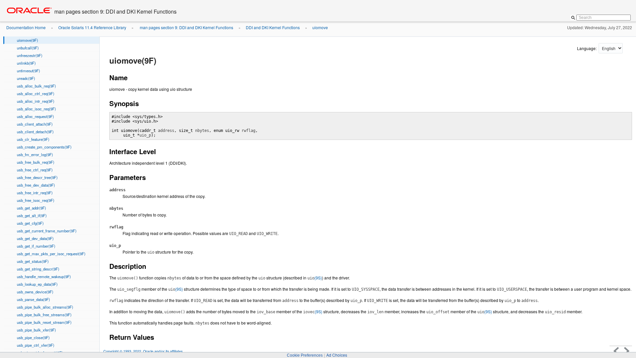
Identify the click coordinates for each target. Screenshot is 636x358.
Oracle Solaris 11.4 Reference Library (92, 27)
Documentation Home (26, 27)
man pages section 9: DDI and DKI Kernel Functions (186, 27)
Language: (587, 48)
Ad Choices (336, 355)
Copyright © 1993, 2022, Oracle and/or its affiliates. (144, 351)
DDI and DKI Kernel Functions (273, 27)
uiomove (320, 27)
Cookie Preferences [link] (305, 355)
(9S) (314, 277)
